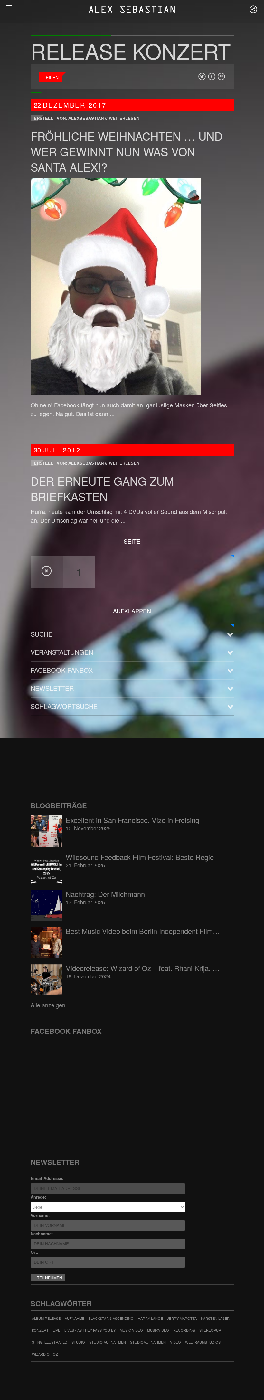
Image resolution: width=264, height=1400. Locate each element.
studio (78, 1342)
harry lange (150, 1318)
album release (46, 1318)
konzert (40, 1330)
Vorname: (40, 1215)
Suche (41, 634)
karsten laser (215, 1318)
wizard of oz (45, 1354)
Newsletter (52, 688)
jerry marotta (182, 1318)
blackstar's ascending (111, 1318)
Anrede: (38, 1197)
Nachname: (42, 1234)
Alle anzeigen (48, 1005)
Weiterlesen (124, 118)
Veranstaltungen (62, 652)
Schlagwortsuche (64, 706)
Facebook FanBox (62, 670)
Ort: (34, 1252)
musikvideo (158, 1330)
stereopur (210, 1330)
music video (131, 1330)
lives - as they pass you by (90, 1330)
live (56, 1330)
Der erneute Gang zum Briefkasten (102, 488)
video (175, 1342)
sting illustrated (49, 1342)
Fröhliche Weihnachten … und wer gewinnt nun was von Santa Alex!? (126, 151)
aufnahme (74, 1318)
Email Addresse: (47, 1178)
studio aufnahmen (107, 1342)
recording (184, 1330)
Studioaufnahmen (148, 1342)
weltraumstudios (203, 1342)
